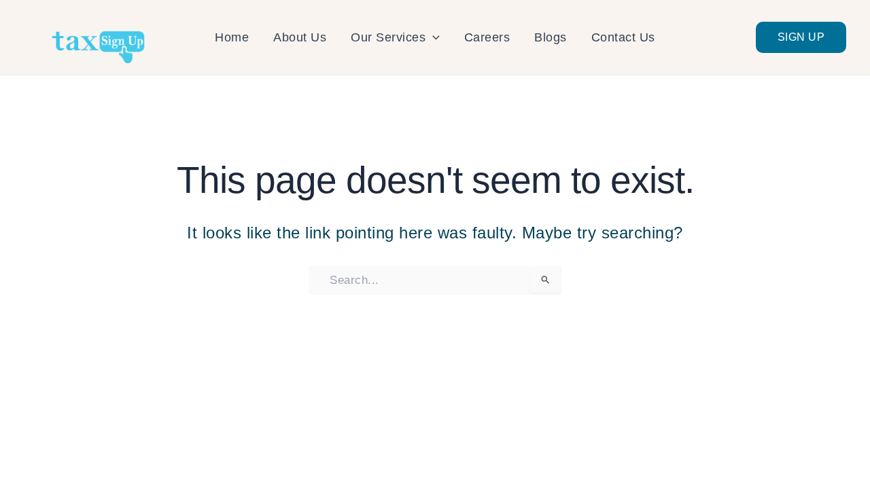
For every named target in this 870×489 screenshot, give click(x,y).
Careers (487, 37)
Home (232, 37)
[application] (432, 37)
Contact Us (623, 37)
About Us (299, 37)
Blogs (550, 37)
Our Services (388, 37)
